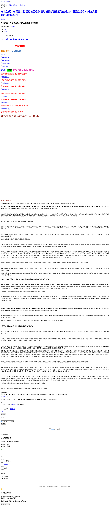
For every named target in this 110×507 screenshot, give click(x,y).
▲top (2, 411)
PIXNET (43, 486)
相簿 (5, 29)
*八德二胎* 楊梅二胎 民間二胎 (16, 39)
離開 (9, 504)
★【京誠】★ (4, 396)
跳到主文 (3, 19)
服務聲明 (69, 486)
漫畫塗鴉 (12, 409)
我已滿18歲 (3, 504)
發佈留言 (3, 423)
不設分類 (12, 26)
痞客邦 (14, 404)
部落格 (5, 31)
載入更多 (3, 414)
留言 (17, 404)
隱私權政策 (63, 486)
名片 (5, 33)
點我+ (17, 70)
